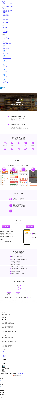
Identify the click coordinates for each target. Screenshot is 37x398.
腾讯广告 (5, 18)
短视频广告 (6, 14)
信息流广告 (6, 22)
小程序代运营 (6, 27)
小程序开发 (3, 1)
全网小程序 (4, 351)
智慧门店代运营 (6, 31)
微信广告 (7, 10)
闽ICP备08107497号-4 (20, 373)
